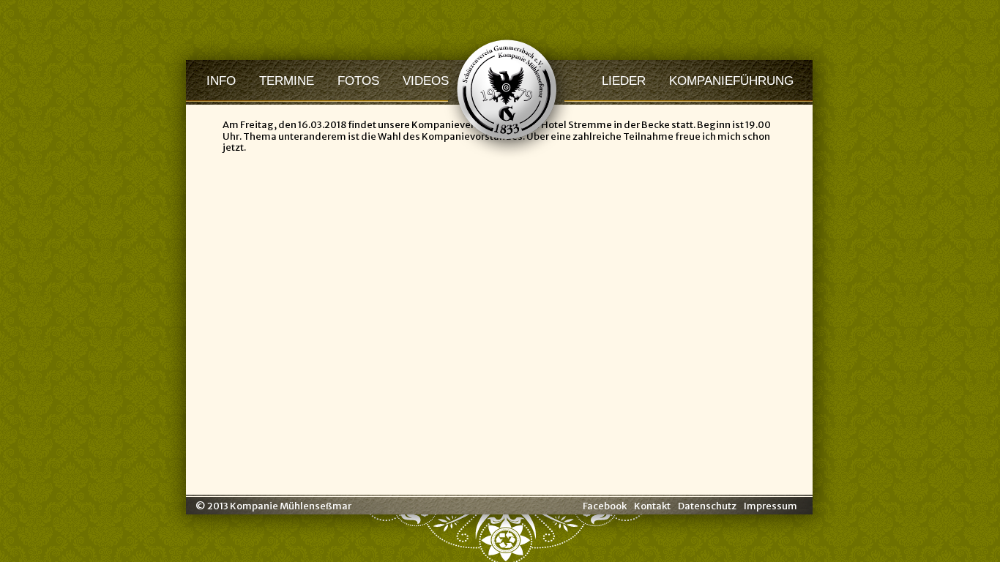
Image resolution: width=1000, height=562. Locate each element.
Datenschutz (707, 506)
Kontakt (652, 506)
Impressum (770, 506)
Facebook (605, 506)
